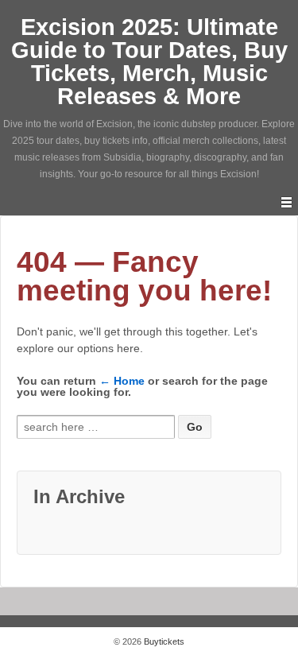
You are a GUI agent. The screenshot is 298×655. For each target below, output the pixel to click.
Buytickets (162, 641)
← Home (122, 380)
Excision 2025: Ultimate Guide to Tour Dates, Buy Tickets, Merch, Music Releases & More (149, 61)
